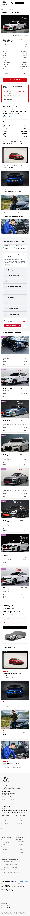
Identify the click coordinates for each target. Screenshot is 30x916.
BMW (25, 44)
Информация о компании (20, 838)
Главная (3, 8)
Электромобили (21, 815)
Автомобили (5, 815)
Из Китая (5, 823)
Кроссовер (6, 840)
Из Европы (6, 818)
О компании (20, 841)
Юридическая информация (9, 859)
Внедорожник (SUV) (7, 843)
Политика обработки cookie (8, 905)
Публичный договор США (10, 867)
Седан (25, 53)
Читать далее (7, 116)
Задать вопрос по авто (15, 79)
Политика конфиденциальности (9, 910)
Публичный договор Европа (11, 870)
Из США (5, 820)
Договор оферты (8, 861)
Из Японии (6, 826)
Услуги (19, 847)
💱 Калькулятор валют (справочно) (20, 35)
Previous (2, 24)
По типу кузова (6, 837)
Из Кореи (5, 829)
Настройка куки (5, 903)
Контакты (20, 844)
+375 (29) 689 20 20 (7, 804)
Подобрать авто (19, 2)
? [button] (11, 39)
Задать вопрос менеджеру (13, 325)
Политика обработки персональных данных (12, 907)
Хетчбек (5, 849)
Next (27, 24)
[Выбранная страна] (4, 622)
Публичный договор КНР (10, 864)
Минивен (5, 855)
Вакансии (20, 852)
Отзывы (19, 849)
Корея (25, 71)
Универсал (6, 852)
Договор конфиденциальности (12, 872)
